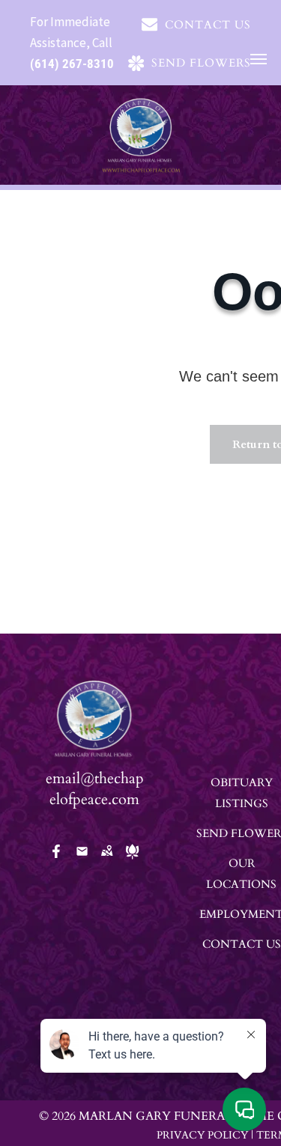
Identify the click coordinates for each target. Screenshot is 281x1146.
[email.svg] (82, 856)
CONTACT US (241, 944)
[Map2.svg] (106, 861)
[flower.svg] (132, 861)
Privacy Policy (202, 1135)
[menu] (259, 59)
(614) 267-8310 (72, 63)
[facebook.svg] (56, 861)
